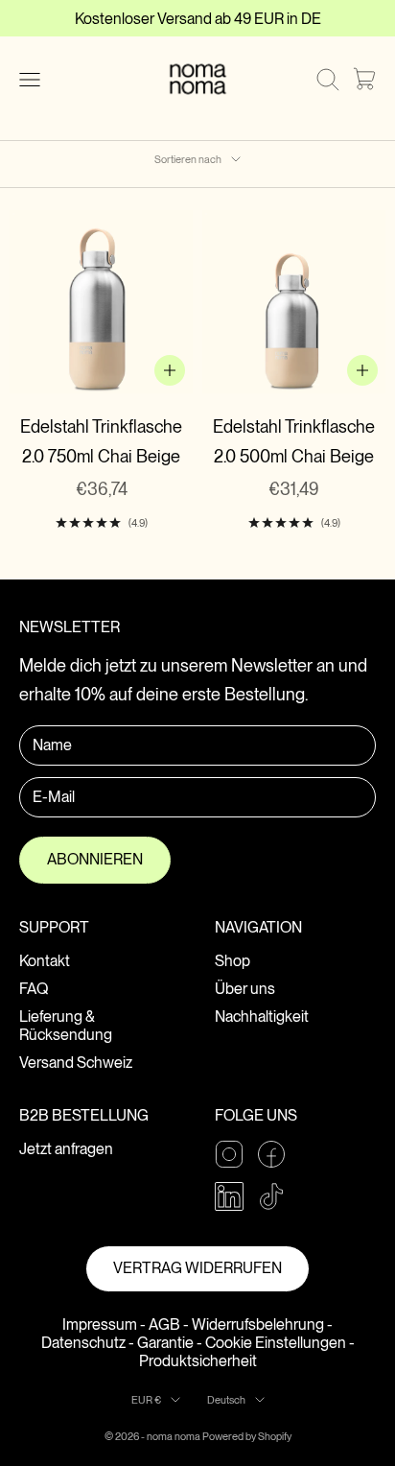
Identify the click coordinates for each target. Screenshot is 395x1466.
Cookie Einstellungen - (280, 1343)
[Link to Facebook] (271, 1154)
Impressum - (104, 1324)
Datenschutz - (87, 1343)
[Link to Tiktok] (271, 1196)
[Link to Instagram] (229, 1154)
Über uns (245, 989)
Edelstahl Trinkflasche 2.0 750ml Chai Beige (101, 441)
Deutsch (226, 1400)
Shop (232, 961)
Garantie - (169, 1343)
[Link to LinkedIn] (229, 1196)
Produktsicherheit (198, 1361)
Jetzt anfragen (66, 1149)
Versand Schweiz (75, 1062)
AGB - (169, 1324)
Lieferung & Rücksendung (65, 1025)
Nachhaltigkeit (262, 1016)
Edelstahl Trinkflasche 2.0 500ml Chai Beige (294, 441)
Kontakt (44, 961)
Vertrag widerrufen (197, 1268)
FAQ (33, 989)
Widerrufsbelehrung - (262, 1324)
